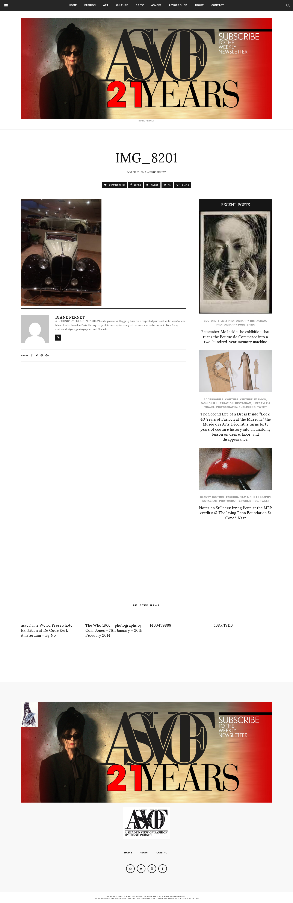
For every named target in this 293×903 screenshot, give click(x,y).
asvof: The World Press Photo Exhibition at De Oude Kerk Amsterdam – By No (46, 630)
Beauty (205, 496)
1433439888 (160, 624)
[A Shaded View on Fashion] (146, 68)
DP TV (140, 5)
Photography (226, 324)
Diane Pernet (158, 171)
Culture (122, 5)
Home (73, 5)
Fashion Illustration (217, 403)
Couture (232, 399)
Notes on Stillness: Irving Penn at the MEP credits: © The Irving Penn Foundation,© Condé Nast (235, 512)
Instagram (258, 320)
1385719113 (223, 624)
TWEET (154, 185)
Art (106, 5)
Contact (217, 5)
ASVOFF (156, 5)
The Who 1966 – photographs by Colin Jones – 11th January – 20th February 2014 (113, 630)
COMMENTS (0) (116, 185)
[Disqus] (103, 421)
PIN (169, 185)
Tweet (262, 407)
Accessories (214, 399)
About (199, 5)
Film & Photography (233, 320)
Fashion (90, 5)
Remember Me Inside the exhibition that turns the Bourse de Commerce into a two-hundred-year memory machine (235, 336)
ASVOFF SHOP (178, 5)
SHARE (137, 185)
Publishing (246, 324)
